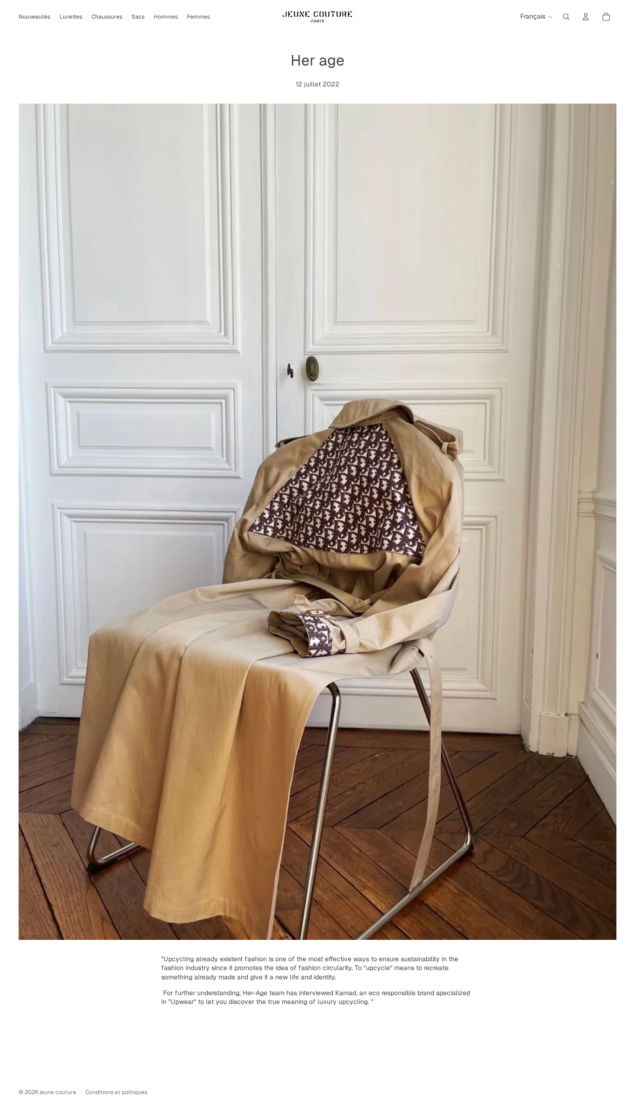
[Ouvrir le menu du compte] (585, 17)
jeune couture (58, 1092)
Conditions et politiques (116, 1092)
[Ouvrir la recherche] (566, 17)
